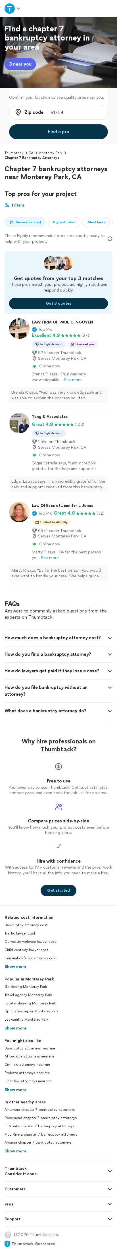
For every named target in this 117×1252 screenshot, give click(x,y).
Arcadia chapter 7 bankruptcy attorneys (38, 1142)
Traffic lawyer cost (20, 933)
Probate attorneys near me (27, 1073)
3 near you (20, 64)
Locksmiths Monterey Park (26, 1020)
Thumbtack (14, 153)
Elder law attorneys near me (28, 1081)
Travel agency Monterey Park (28, 995)
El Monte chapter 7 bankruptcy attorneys (39, 1126)
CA (30, 153)
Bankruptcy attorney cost (26, 925)
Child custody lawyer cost (26, 950)
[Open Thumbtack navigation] (13, 8)
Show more (15, 966)
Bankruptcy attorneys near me (30, 1048)
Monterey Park (50, 153)
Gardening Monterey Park (26, 987)
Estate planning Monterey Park (30, 1003)
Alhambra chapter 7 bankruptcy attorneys (40, 1110)
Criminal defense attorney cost (31, 958)
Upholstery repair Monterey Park (31, 1011)
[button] (42, 329)
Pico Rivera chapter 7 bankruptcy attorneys (41, 1134)
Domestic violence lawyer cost (30, 942)
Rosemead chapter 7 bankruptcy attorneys (41, 1118)
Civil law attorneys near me (27, 1065)
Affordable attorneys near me (29, 1056)
